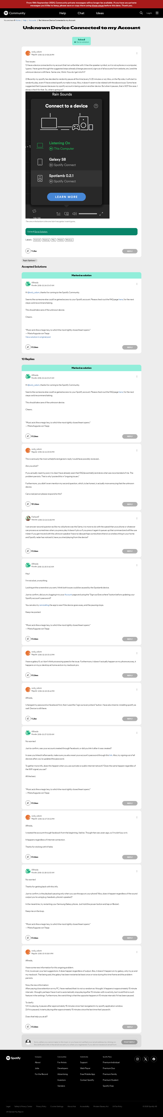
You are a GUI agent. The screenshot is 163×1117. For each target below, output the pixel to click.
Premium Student (110, 1080)
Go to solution (82, 42)
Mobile (60, 240)
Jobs (37, 1068)
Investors (61, 1080)
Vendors (61, 1085)
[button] (137, 53)
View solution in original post (38, 337)
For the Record (41, 1074)
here (121, 299)
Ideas (100, 13)
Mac (53, 240)
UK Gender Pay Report (14, 1112)
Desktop (46, 240)
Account (68, 594)
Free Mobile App (87, 1074)
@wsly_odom (34, 292)
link (110, 755)
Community (17, 13)
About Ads (71, 1106)
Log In (149, 13)
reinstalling (44, 605)
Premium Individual (111, 1062)
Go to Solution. (41, 231)
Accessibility (84, 1106)
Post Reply (129, 1042)
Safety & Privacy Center (23, 1106)
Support (83, 1062)
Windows (69, 240)
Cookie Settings (56, 1106)
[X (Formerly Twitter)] (146, 1059)
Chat (81, 13)
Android (37, 240)
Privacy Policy (41, 1106)
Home (18, 20)
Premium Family (110, 1074)
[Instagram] (137, 1059)
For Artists (62, 1062)
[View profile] (28, 53)
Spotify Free (108, 1085)
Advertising (62, 1074)
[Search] (141, 13)
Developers (62, 1068)
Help (62, 13)
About (37, 1062)
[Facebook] (154, 1059)
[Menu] (157, 13)
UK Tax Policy (117, 1106)
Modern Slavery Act (100, 1106)
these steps (98, 5)
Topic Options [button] (29, 260)
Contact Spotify (87, 1080)
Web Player (85, 1068)
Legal (8, 1106)
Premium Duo (109, 1068)
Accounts (32, 20)
